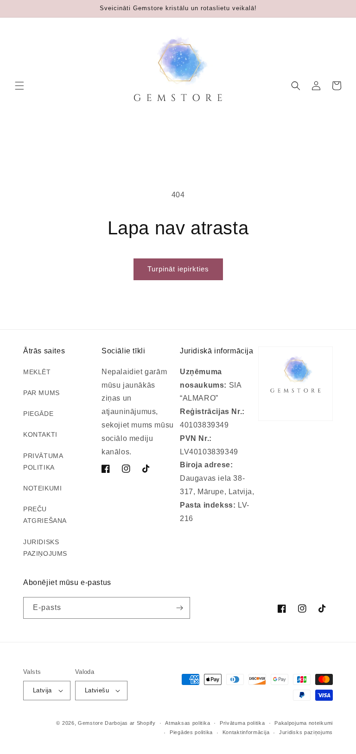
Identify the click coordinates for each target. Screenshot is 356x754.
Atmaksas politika (187, 723)
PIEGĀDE (38, 413)
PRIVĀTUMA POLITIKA (43, 461)
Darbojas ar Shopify (130, 723)
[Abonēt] (179, 608)
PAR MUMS (41, 392)
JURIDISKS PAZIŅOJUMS (45, 547)
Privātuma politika (242, 723)
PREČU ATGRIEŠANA (45, 514)
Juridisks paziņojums (306, 732)
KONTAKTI (40, 434)
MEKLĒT (37, 372)
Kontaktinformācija (246, 732)
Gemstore (90, 723)
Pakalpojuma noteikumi (303, 723)
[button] (19, 85)
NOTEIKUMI (42, 488)
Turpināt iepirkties (178, 269)
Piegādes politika (191, 732)
